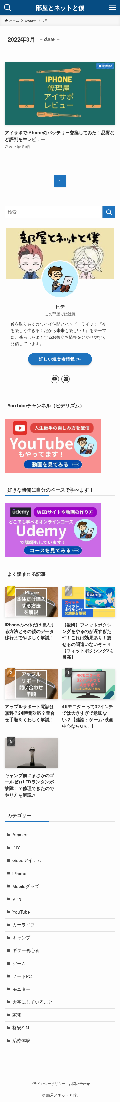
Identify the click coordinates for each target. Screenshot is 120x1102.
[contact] (65, 379)
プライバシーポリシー (47, 1083)
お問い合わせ (79, 1083)
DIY (16, 847)
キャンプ (21, 937)
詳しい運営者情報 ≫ (60, 359)
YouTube (21, 912)
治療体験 (21, 1040)
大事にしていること (32, 1002)
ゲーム (19, 963)
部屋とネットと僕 (60, 8)
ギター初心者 (25, 950)
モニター (21, 989)
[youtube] (55, 379)
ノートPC (22, 976)
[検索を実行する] (108, 212)
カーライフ (23, 925)
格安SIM (20, 1027)
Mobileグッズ (25, 886)
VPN (16, 899)
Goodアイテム (27, 860)
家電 (16, 1015)
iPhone (19, 873)
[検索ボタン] (7, 7)
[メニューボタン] (112, 7)
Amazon (20, 835)
